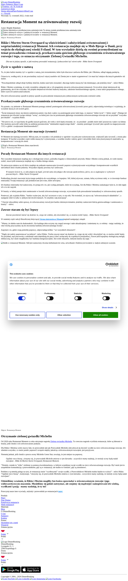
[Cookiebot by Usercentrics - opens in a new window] (107, 264)
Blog (16, 4)
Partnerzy (10, 4)
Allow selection (64, 315)
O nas (20, 4)
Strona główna (6, 11)
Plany (3, 4)
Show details (107, 307)
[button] (64, 536)
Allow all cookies (100, 315)
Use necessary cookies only (27, 315)
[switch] (50, 298)
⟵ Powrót (5, 13)
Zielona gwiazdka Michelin (61, 441)
